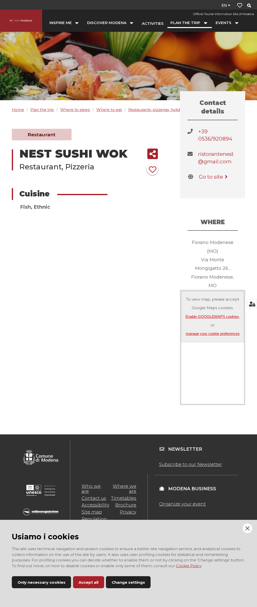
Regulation (94, 519)
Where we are (124, 488)
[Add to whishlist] (152, 169)
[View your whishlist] (239, 5)
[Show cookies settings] (252, 303)
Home (18, 109)
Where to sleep (75, 109)
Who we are (91, 488)
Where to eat (109, 109)
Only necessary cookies (42, 582)
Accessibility (95, 505)
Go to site (211, 177)
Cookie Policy (188, 565)
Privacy (128, 512)
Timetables (123, 498)
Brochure (125, 505)
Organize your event (182, 504)
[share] (152, 154)
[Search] (249, 6)
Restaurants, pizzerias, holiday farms (162, 109)
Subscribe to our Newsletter (190, 464)
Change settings (128, 582)
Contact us (94, 498)
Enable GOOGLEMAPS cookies (212, 316)
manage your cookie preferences (213, 333)
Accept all (88, 582)
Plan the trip (42, 109)
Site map (92, 512)
